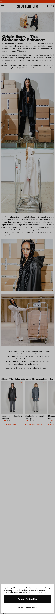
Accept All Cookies (27, 599)
